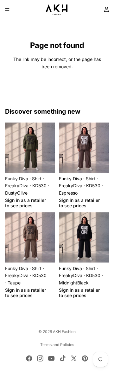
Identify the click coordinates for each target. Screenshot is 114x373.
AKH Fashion (64, 331)
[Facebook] (29, 358)
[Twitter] (74, 358)
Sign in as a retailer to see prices (25, 202)
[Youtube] (51, 358)
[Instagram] (40, 358)
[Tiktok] (62, 358)
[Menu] (7, 9)
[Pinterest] (85, 358)
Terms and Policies (57, 344)
